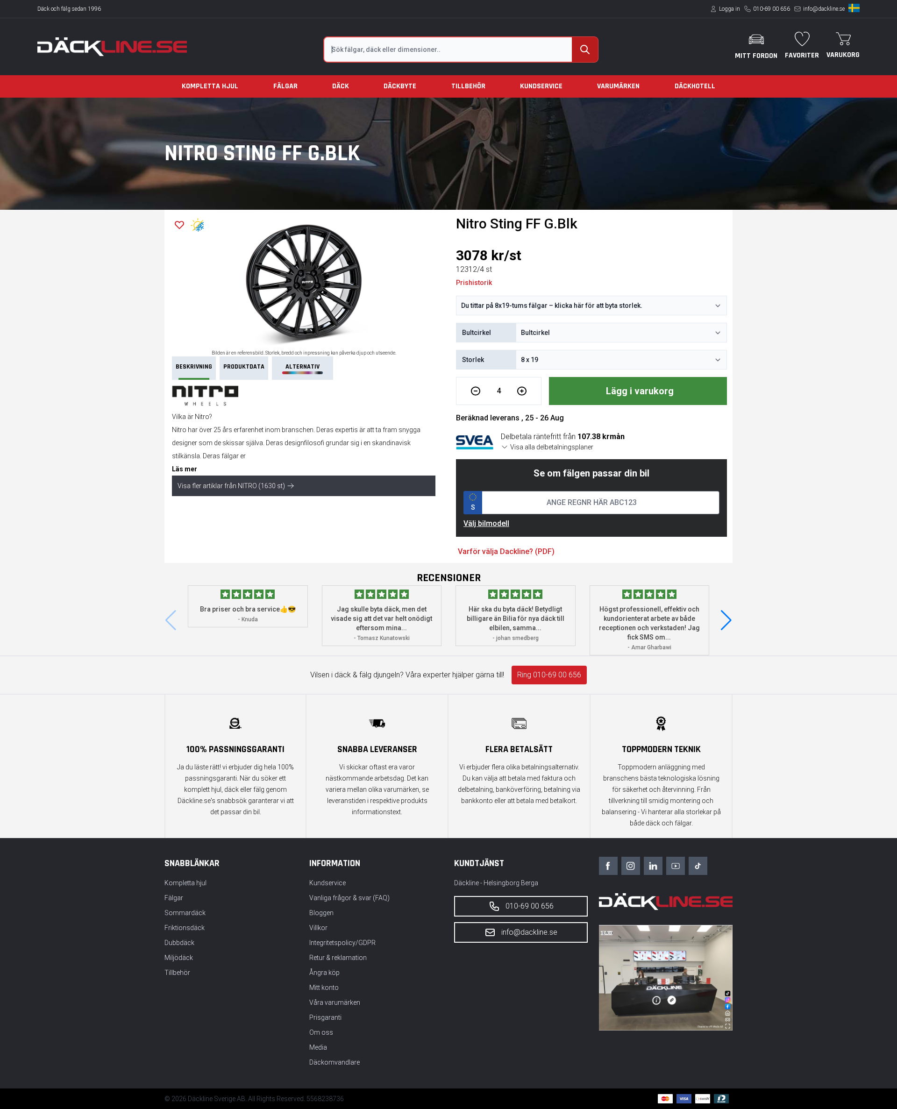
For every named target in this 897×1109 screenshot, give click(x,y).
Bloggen (321, 913)
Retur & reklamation (338, 957)
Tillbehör (468, 86)
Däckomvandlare (334, 1062)
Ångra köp (324, 972)
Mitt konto (324, 987)
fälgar (230, 456)
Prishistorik (474, 282)
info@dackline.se (824, 9)
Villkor (318, 927)
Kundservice (541, 86)
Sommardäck (185, 913)
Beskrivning (194, 367)
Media (318, 1047)
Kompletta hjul (210, 86)
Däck (340, 86)
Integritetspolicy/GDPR (342, 942)
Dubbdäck (179, 942)
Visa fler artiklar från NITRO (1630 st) (231, 486)
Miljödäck (178, 957)
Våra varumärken (334, 1002)
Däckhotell (695, 86)
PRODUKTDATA (243, 367)
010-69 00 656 (771, 9)
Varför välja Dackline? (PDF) (506, 551)
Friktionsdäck (184, 927)
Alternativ (302, 367)
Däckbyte (400, 86)
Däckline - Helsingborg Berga (496, 883)
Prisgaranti (325, 1017)
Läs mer (184, 469)
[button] (726, 620)
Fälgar (285, 86)
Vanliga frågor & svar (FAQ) (349, 898)
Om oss (321, 1032)
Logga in (729, 9)
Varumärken (618, 86)
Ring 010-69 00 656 (549, 674)
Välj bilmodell (486, 523)
